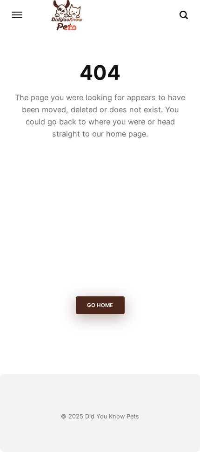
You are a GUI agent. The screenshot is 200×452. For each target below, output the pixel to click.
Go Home (100, 305)
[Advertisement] (100, 220)
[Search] (184, 15)
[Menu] (17, 15)
